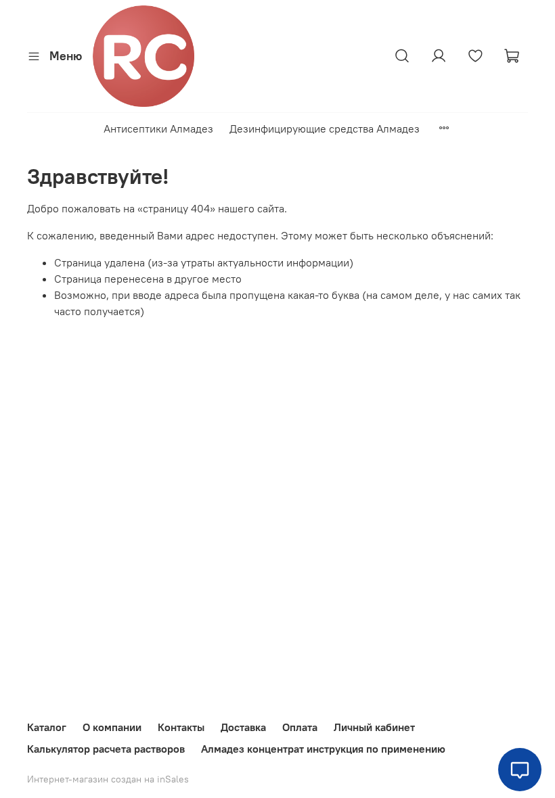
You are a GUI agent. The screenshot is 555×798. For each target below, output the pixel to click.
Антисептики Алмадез (158, 128)
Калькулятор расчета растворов (106, 748)
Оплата (299, 727)
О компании (112, 727)
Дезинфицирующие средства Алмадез (324, 128)
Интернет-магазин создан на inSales (108, 779)
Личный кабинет (374, 727)
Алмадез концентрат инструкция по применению (323, 748)
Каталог (46, 727)
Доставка (243, 727)
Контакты (181, 727)
